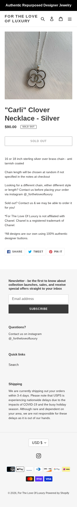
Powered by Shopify (57, 493)
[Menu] (69, 18)
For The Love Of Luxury (21, 18)
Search (14, 364)
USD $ (37, 443)
